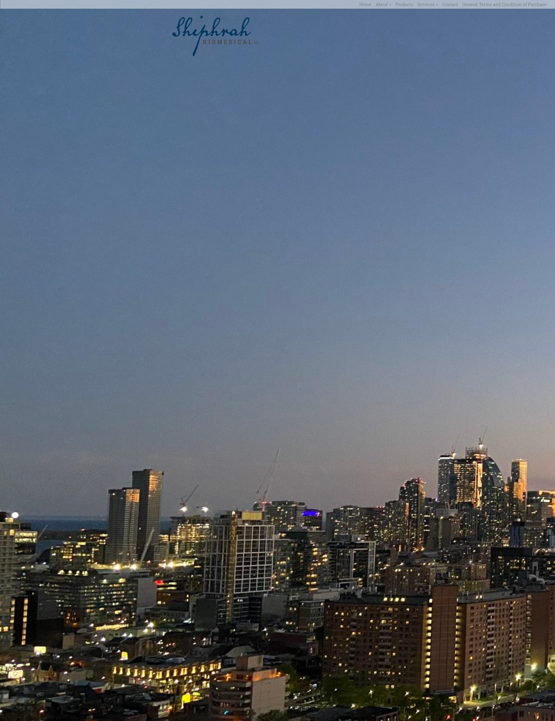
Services (427, 4)
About (382, 4)
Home (365, 4)
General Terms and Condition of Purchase (504, 4)
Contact (450, 4)
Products (404, 4)
